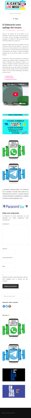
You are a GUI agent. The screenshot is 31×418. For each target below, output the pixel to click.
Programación (9, 76)
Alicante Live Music (15, 5)
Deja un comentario (21, 30)
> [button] (27, 206)
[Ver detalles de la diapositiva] (15, 206)
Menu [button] (16, 18)
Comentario (5, 224)
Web (3, 266)
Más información (9, 77)
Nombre (5, 248)
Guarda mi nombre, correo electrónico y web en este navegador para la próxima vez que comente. (15, 279)
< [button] (4, 206)
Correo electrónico (7, 257)
